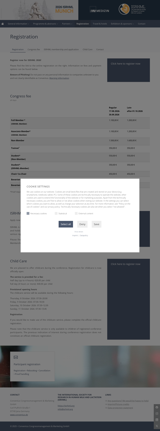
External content (86, 213)
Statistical (62, 213)
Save (96, 224)
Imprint (75, 235)
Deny (82, 224)
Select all (66, 224)
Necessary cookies (38, 213)
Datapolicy (84, 235)
